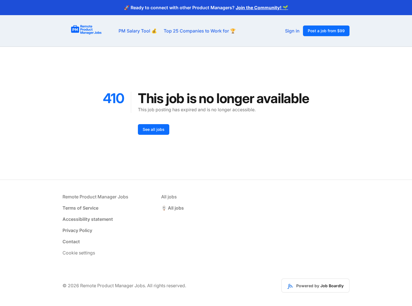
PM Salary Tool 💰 (138, 31)
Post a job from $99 (326, 30)
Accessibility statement (88, 219)
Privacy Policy (77, 230)
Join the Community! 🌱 (262, 7)
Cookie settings (79, 253)
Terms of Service (80, 208)
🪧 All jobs (172, 208)
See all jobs (154, 129)
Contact (71, 241)
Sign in (292, 31)
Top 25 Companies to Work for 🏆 (200, 31)
